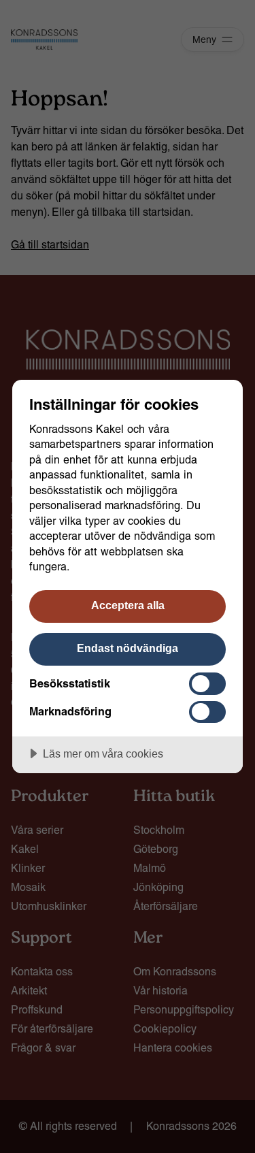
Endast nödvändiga (127, 648)
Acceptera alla (128, 605)
